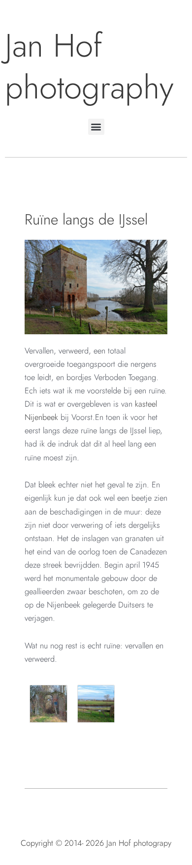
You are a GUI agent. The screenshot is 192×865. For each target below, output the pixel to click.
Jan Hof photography (89, 66)
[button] (96, 127)
